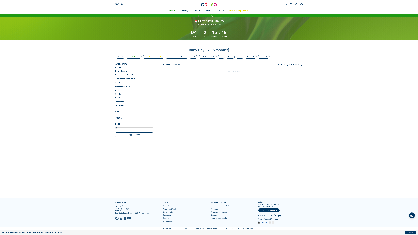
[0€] (116, 127)
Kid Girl (221, 11)
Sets (117, 90)
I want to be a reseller (219, 218)
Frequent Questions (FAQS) (221, 206)
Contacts (214, 215)
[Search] (286, 4)
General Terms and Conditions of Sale (190, 228)
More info (58, 232)
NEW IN (172, 11)
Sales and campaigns (219, 212)
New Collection (121, 71)
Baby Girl (197, 11)
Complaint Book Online (250, 228)
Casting (166, 218)
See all (118, 67)
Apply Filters (134, 135)
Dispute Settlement (166, 228)
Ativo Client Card (169, 209)
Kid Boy (209, 11)
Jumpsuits (119, 102)
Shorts (118, 94)
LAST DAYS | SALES (211, 21)
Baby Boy (184, 11)
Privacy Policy (212, 228)
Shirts (117, 82)
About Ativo (167, 206)
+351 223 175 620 (122, 209)
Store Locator (168, 212)
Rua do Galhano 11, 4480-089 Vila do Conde (132, 213)
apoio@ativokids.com (123, 206)
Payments (214, 209)
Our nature (167, 215)
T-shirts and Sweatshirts (125, 79)
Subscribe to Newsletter (269, 210)
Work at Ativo (168, 221)
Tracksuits (119, 105)
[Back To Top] (412, 215)
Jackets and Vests (122, 86)
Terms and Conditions (230, 228)
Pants (117, 98)
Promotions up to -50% (239, 11)
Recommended (294, 64)
